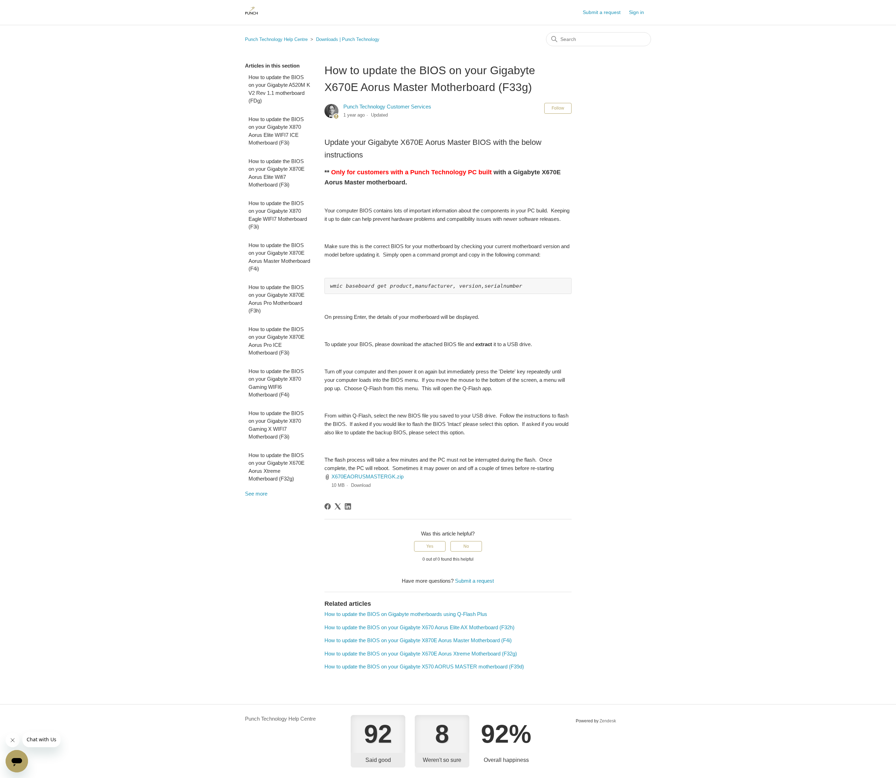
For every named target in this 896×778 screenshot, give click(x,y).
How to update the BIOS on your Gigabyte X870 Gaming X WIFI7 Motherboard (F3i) (276, 425)
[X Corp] (338, 506)
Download (361, 485)
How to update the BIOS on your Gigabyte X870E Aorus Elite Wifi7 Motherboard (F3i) (276, 173)
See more (256, 494)
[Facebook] (327, 506)
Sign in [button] (636, 12)
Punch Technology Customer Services (387, 107)
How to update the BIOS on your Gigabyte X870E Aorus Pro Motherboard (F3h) (276, 299)
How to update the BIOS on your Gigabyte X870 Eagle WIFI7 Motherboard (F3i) (277, 215)
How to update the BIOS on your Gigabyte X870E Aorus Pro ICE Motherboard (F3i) (276, 341)
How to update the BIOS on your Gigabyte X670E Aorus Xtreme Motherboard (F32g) (276, 467)
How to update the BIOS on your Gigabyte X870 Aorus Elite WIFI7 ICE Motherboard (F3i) (276, 131)
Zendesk (608, 721)
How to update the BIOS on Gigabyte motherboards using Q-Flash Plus (405, 614)
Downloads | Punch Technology (347, 39)
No (466, 546)
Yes (429, 546)
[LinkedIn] (348, 506)
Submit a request (602, 12)
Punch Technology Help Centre (276, 39)
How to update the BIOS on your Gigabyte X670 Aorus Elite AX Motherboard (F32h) (419, 627)
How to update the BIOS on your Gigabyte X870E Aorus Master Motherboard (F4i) (279, 257)
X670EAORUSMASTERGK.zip (367, 476)
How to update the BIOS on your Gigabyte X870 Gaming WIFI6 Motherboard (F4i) (276, 383)
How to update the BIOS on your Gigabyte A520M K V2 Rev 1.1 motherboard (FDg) (279, 89)
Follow (558, 108)
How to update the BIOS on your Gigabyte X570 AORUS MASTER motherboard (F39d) (424, 667)
